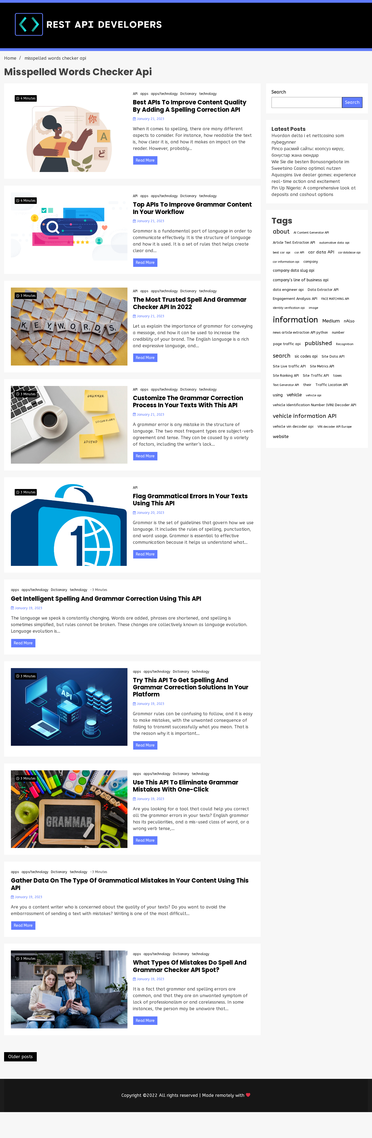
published (318, 343)
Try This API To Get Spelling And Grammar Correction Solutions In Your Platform (190, 687)
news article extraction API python (300, 332)
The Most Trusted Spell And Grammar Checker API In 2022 (189, 303)
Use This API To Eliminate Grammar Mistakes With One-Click (185, 786)
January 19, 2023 (28, 608)
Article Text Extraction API (294, 242)
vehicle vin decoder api (293, 426)
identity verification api (289, 308)
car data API (321, 252)
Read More (145, 160)
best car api (281, 252)
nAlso (349, 321)
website (281, 436)
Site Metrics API (322, 366)
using (278, 395)
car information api (286, 262)
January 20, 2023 (150, 513)
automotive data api (334, 242)
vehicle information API (305, 416)
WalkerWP (248, 1125)
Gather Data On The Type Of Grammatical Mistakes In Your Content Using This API (130, 884)
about (281, 231)
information (295, 320)
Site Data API (333, 356)
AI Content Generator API (311, 232)
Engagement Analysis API (295, 298)
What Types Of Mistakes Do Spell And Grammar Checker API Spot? (189, 966)
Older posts (20, 1056)
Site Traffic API (316, 375)
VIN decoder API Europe (335, 426)
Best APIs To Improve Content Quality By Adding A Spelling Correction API (189, 106)
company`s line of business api (300, 280)
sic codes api (306, 356)
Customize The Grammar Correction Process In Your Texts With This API (188, 402)
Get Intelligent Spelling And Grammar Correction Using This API (106, 598)
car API (299, 252)
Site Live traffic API (289, 366)
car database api (349, 252)
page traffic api (287, 344)
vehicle (294, 395)
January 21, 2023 (150, 119)
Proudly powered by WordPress (145, 1125)
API (135, 94)
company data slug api (293, 270)
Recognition (344, 344)
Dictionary (188, 94)
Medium (331, 321)
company (310, 262)
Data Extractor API (323, 290)
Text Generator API (286, 385)
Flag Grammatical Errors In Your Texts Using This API (190, 500)
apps (144, 94)
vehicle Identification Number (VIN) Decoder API (314, 405)
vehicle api (313, 395)
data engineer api (288, 290)
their (307, 385)
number (338, 332)
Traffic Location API (331, 385)
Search (352, 102)
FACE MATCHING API (335, 299)
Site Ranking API (286, 375)
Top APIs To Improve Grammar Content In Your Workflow (192, 208)
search (282, 355)
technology (208, 94)
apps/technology (164, 94)
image (313, 308)
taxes (337, 376)
